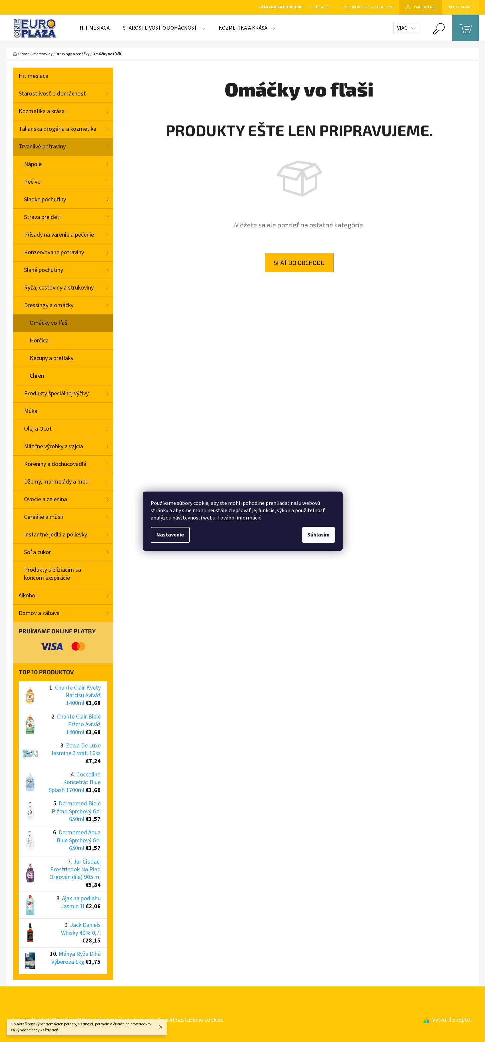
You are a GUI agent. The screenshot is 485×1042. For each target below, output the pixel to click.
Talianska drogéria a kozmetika (57, 129)
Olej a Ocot (38, 429)
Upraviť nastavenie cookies (189, 1020)
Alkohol (28, 595)
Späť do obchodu (299, 262)
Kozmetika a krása (42, 111)
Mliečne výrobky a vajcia (53, 446)
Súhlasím (318, 534)
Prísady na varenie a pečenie (59, 235)
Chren (37, 376)
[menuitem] (94, 28)
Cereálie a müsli (43, 517)
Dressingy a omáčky (48, 305)
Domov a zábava (39, 613)
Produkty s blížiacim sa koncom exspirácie (52, 574)
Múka (30, 411)
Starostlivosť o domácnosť (52, 94)
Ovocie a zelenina (45, 499)
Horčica (39, 340)
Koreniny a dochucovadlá (55, 464)
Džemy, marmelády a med (56, 482)
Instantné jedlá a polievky (55, 534)
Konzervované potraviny (54, 252)
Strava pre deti (42, 217)
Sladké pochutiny (45, 199)
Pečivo (32, 182)
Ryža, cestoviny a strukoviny (59, 288)
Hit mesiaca (33, 76)
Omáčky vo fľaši (49, 323)
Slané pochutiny (43, 270)
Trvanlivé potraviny (42, 146)
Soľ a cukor (37, 552)
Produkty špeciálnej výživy (56, 393)
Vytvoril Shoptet (452, 1020)
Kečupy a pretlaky (51, 358)
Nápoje (33, 164)
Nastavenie (170, 534)
